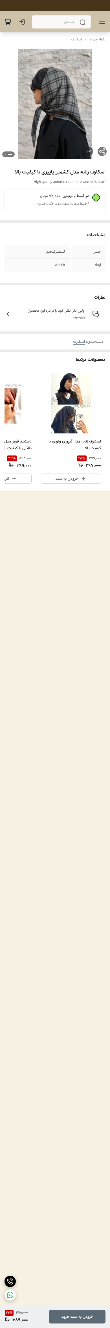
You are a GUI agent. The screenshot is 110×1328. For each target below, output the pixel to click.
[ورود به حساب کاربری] (22, 22)
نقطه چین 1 (97, 39)
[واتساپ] (10, 1295)
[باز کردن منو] (100, 21)
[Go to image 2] (5, 154)
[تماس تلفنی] (10, 1281)
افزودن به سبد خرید (77, 1317)
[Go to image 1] (10, 154)
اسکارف (76, 39)
